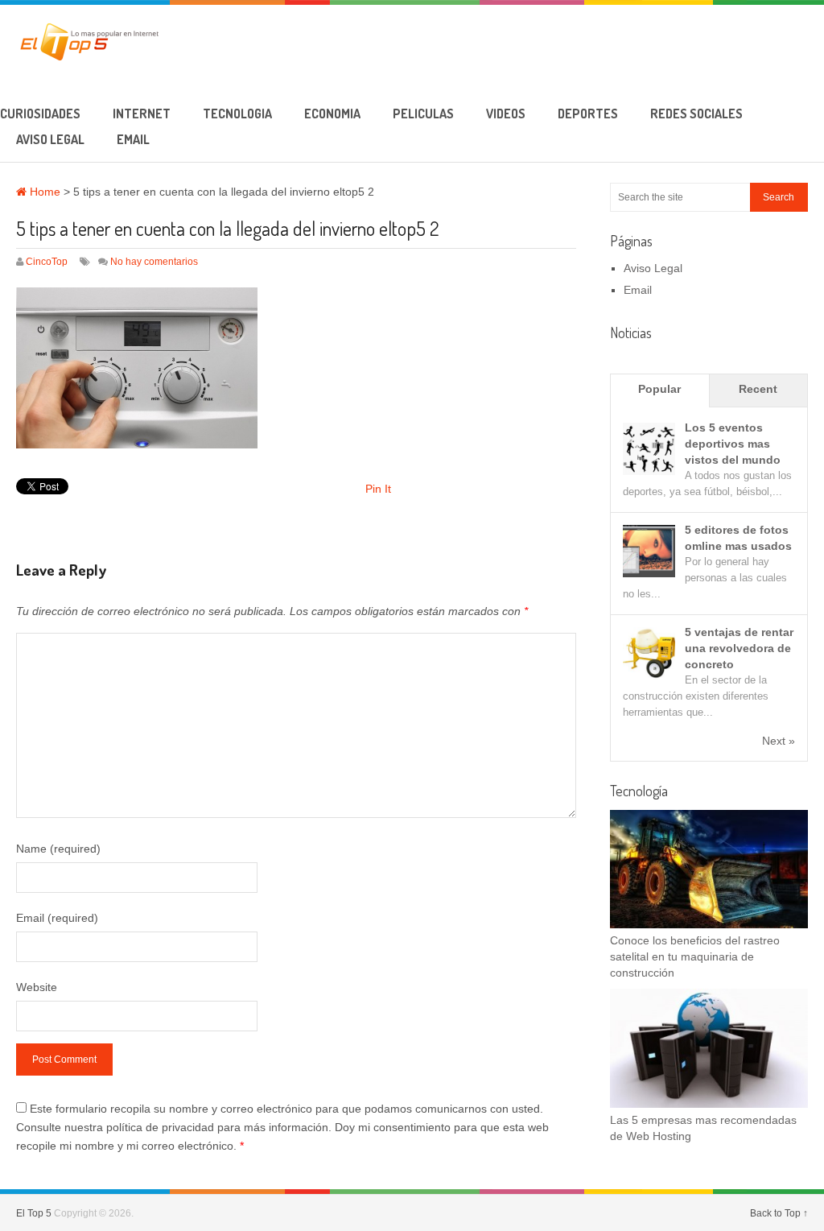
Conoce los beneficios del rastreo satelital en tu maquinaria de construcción (695, 956)
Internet (142, 113)
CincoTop (47, 261)
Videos (505, 113)
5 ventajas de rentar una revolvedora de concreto (739, 648)
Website (36, 987)
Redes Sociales (696, 113)
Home (43, 191)
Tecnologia (237, 113)
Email (133, 139)
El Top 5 (34, 1213)
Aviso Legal (50, 139)
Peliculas (423, 113)
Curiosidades (40, 113)
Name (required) (58, 848)
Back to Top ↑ (779, 1213)
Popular (659, 388)
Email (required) (57, 917)
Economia (332, 113)
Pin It (378, 488)
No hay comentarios (154, 261)
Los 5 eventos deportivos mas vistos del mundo (733, 443)
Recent (758, 388)
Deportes (588, 113)
